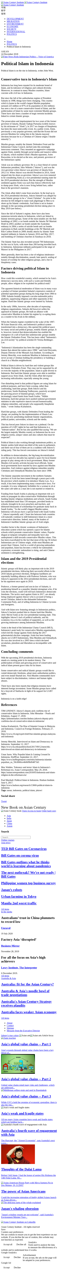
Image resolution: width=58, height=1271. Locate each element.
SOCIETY (11, 29)
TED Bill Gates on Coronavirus (24, 849)
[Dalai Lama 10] (18, 1163)
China (9, 823)
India (9, 818)
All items (5, 909)
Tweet (4, 801)
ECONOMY (12, 26)
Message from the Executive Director (23, 1030)
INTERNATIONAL (16, 31)
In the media (6, 912)
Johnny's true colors (10, 1035)
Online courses (7, 840)
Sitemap (10, 1028)
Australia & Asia (8, 978)
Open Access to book (31, 811)
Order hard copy (49, 811)
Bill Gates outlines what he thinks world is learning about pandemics (26, 864)
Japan (9, 821)
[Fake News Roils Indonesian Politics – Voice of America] (27, 56)
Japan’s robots (11, 890)
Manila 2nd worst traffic (19, 903)
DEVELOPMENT (15, 19)
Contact (10, 1025)
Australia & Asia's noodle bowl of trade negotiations (25, 993)
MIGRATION (13, 21)
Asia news (5, 842)
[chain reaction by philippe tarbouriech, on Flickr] (8, 1038)
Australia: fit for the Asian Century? (27, 984)
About (9, 1023)
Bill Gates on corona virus (20, 855)
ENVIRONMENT (15, 24)
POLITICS (12, 34)
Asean (9, 826)
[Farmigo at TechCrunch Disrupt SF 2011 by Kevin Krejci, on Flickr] (18, 1073)
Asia (9, 816)
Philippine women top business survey (28, 883)
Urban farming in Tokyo (18, 896)
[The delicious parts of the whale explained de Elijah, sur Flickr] (21, 1202)
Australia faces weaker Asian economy (29, 1012)
